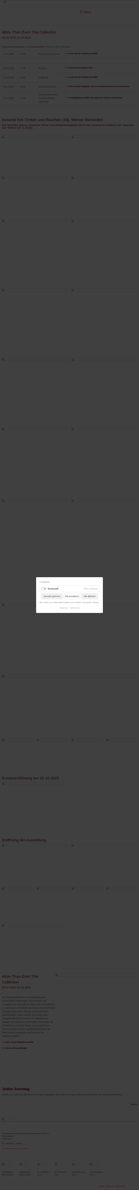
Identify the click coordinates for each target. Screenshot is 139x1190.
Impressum (63, 608)
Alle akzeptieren (72, 596)
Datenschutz (75, 608)
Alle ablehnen (90, 596)
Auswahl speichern (52, 596)
